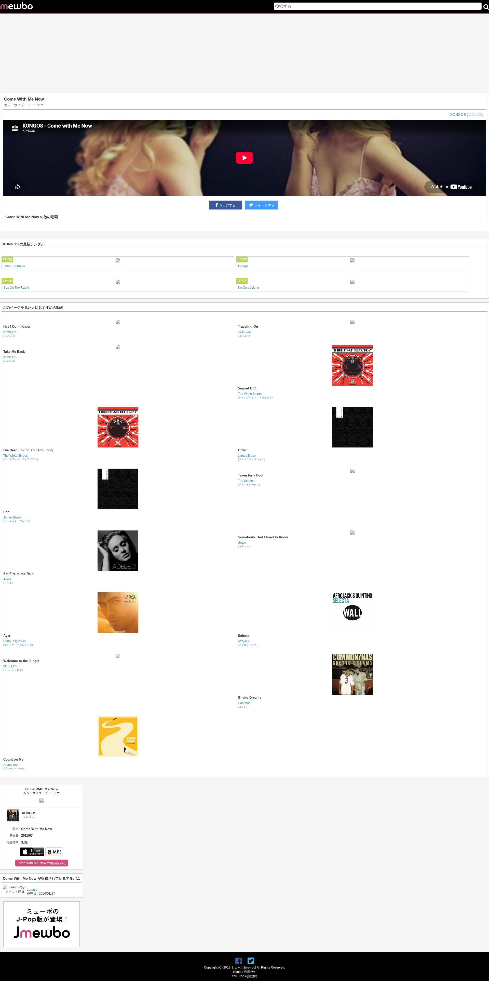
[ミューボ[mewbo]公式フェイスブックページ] (238, 961)
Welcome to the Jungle (21, 661)
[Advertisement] (244, 53)
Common (244, 704)
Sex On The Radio (16, 287)
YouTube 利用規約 (244, 976)
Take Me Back (14, 352)
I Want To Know (14, 266)
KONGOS (10, 333)
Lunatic (32, 889)
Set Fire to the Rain (18, 574)
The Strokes (249, 482)
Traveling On (248, 326)
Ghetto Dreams (249, 697)
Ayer (6, 636)
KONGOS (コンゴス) (467, 115)
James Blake (251, 457)
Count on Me (13, 759)
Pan (6, 512)
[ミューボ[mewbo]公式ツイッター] (251, 961)
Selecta (243, 636)
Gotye (244, 544)
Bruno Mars (14, 766)
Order (242, 450)
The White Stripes (255, 395)
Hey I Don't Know (16, 326)
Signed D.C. (247, 388)
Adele (7, 581)
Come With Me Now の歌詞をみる (42, 863)
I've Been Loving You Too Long (28, 450)
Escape (243, 266)
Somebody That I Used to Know (263, 537)
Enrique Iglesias (18, 642)
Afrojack (247, 642)
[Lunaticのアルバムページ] (15, 892)
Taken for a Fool (250, 475)
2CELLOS (13, 668)
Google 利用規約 (244, 972)
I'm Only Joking (248, 287)
